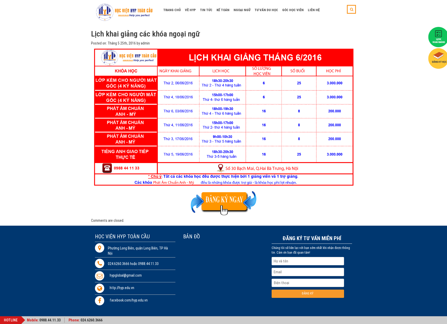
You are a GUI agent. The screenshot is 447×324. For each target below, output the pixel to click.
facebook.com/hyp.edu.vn (129, 300)
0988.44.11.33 (50, 320)
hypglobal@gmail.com (126, 275)
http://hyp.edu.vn (122, 288)
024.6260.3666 (91, 320)
